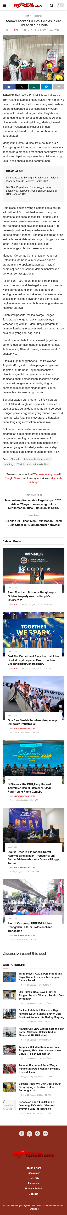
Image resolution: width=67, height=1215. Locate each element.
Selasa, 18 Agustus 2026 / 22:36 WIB (36, 604)
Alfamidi (15, 458)
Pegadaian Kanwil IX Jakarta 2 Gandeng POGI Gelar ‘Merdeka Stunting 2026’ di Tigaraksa (37, 1105)
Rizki (16, 30)
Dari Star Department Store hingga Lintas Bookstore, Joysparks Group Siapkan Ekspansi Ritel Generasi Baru (31, 190)
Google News (12, 478)
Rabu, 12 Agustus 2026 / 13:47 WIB (24, 732)
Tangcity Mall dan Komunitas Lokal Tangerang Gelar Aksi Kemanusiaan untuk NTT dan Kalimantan (40, 1050)
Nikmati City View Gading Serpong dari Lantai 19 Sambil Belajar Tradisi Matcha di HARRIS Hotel (41, 1032)
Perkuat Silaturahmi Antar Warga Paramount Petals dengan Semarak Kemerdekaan (39, 1068)
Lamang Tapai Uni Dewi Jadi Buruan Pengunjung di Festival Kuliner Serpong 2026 (40, 1087)
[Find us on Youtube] (45, 1133)
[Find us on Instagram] (37, 1133)
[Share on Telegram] (46, 86)
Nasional (38, 15)
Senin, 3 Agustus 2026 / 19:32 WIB (23, 939)
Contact (33, 1193)
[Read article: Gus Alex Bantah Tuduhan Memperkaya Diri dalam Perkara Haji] (33, 698)
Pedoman (33, 1183)
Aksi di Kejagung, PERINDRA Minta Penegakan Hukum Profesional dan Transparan (30, 927)
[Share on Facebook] (9, 86)
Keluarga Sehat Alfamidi (37, 458)
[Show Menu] (4, 5)
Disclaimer (33, 1173)
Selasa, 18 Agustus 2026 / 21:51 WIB (36, 668)
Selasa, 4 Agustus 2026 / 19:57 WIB (24, 871)
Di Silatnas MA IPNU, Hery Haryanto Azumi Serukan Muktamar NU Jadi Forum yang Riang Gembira (30, 787)
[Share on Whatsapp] (34, 86)
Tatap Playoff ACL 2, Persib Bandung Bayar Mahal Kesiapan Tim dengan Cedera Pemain (40, 977)
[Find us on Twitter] (29, 1134)
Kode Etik (33, 1178)
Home (28, 15)
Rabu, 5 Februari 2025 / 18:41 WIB (41, 30)
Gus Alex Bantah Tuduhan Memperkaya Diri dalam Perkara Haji (33, 722)
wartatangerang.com (24, 728)
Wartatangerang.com (45, 474)
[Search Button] (51, 5)
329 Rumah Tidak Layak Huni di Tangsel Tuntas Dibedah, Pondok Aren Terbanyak (41, 995)
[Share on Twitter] (21, 86)
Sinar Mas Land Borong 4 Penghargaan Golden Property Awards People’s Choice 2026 (32, 179)
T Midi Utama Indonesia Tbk (32, 464)
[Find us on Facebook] (21, 1133)
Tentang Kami (33, 1167)
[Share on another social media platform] (58, 86)
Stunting (8, 464)
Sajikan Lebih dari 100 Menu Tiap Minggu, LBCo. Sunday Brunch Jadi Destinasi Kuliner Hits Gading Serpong (41, 1013)
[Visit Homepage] (27, 5)
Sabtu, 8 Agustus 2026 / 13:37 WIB (23, 800)
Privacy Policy (33, 1188)
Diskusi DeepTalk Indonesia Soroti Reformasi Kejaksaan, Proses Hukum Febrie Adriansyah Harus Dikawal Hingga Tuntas (33, 857)
